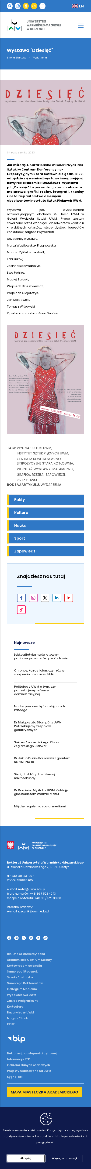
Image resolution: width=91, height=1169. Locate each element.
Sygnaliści (14, 1077)
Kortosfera (15, 1007)
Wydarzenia (39, 57)
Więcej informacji (64, 1158)
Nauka (20, 525)
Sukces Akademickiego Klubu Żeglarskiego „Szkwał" (36, 744)
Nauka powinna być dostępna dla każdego (40, 708)
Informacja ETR (18, 1059)
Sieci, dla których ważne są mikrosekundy (34, 776)
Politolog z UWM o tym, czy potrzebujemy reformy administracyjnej (35, 690)
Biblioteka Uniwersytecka (26, 954)
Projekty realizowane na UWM (29, 1071)
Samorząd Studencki (22, 971)
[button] (10, 6)
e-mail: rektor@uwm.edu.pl (26, 889)
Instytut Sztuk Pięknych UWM (42, 453)
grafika (23, 474)
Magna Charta (18, 1018)
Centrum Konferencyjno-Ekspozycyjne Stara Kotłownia (45, 461)
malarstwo (62, 469)
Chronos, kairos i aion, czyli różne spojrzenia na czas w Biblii (39, 672)
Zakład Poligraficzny (22, 1001)
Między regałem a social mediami (40, 806)
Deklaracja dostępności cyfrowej (31, 1053)
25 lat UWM (27, 480)
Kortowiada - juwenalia (24, 966)
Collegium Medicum (22, 989)
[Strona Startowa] (46, 25)
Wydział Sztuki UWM (34, 448)
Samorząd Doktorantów (25, 983)
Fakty (19, 499)
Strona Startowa (17, 57)
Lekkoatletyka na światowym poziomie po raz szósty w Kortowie (40, 656)
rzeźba (38, 474)
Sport (19, 538)
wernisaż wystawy (34, 469)
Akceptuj (25, 1158)
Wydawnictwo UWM (21, 995)
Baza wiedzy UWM (20, 1012)
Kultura (21, 512)
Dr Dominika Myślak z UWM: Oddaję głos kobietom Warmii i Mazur (41, 792)
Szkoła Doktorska (20, 977)
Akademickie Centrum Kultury (29, 960)
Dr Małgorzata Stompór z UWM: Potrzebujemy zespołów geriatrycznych (38, 726)
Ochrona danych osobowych (28, 1065)
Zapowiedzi (55, 474)
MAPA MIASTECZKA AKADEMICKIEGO (44, 1092)
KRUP (11, 1024)
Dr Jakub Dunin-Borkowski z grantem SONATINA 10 (42, 760)
